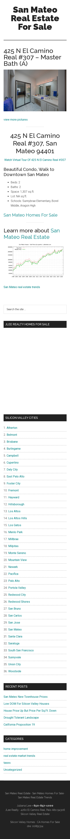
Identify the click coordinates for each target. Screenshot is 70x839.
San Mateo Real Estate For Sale (35, 18)
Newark (13, 567)
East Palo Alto (15, 476)
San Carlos (15, 615)
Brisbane (12, 441)
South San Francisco (21, 650)
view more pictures (16, 119)
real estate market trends (19, 755)
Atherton (12, 427)
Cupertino (13, 462)
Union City (14, 664)
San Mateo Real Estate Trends (35, 797)
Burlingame (14, 448)
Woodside (14, 671)
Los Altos (14, 511)
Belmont (12, 434)
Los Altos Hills (17, 518)
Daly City (12, 469)
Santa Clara (15, 636)
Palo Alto (14, 581)
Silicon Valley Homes (22, 822)
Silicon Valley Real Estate (35, 814)
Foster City (13, 483)
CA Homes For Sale (48, 822)
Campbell (12, 455)
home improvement (16, 749)
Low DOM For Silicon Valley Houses (26, 703)
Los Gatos (14, 525)
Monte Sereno (17, 553)
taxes (7, 762)
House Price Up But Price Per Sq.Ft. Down (30, 710)
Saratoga (13, 643)
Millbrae (13, 539)
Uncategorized (13, 769)
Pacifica (13, 574)
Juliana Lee (24, 805)
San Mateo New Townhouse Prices (26, 696)
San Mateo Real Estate (32, 233)
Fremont (13, 490)
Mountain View (17, 560)
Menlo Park (15, 532)
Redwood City (17, 594)
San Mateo (15, 629)
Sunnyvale (14, 657)
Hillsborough (16, 504)
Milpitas (13, 546)
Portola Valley (17, 587)
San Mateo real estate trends (22, 287)
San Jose (14, 622)
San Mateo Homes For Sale (30, 215)
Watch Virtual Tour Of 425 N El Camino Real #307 (35, 160)
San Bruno (14, 608)
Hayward (13, 497)
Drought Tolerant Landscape (21, 717)
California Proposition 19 (19, 724)
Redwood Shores (19, 601)
